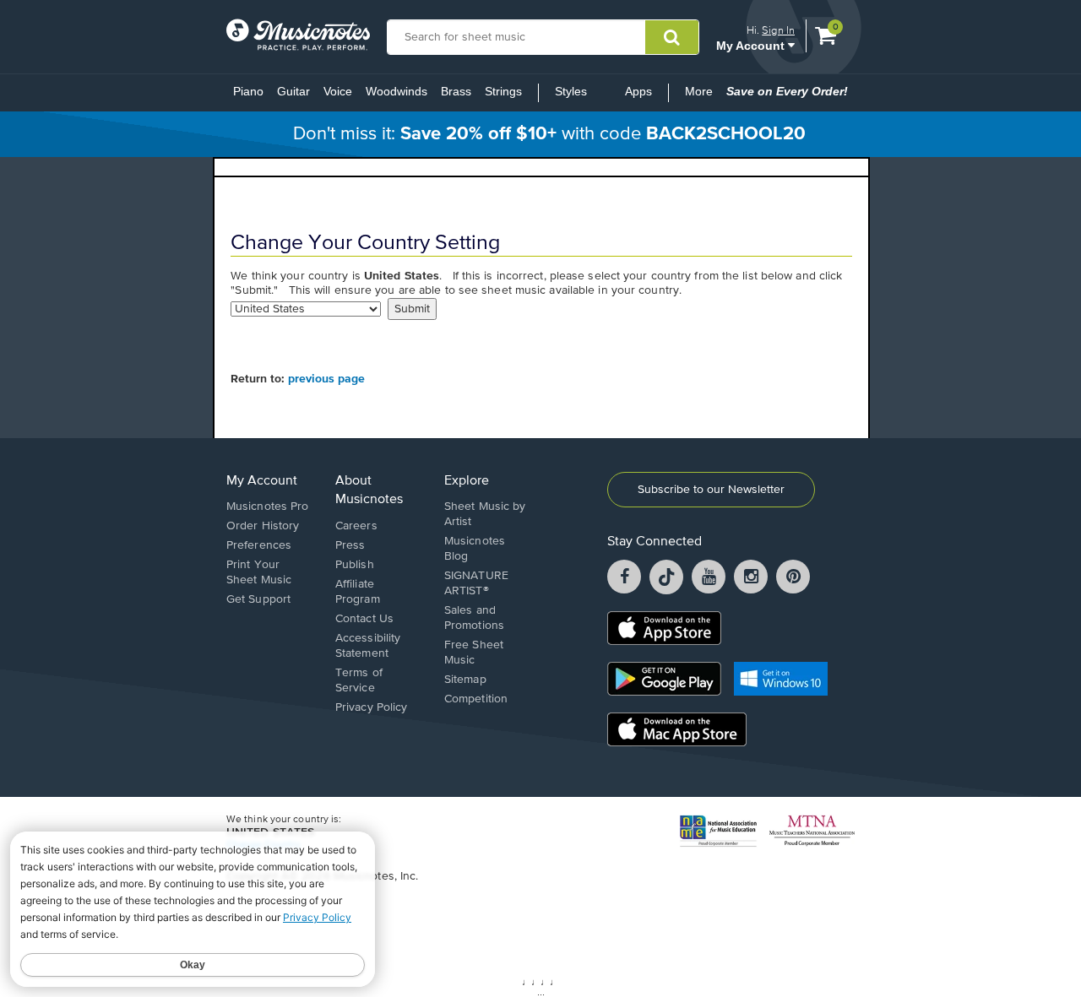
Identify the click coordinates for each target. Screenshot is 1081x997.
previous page (326, 379)
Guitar (293, 91)
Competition (476, 699)
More (702, 96)
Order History (262, 526)
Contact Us (364, 619)
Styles (571, 91)
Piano (248, 91)
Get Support (258, 599)
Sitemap (465, 679)
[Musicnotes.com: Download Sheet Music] (298, 35)
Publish (354, 565)
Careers (356, 526)
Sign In (778, 30)
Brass (456, 91)
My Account (752, 45)
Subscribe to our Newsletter (711, 490)
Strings (503, 91)
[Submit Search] (671, 37)
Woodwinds (396, 91)
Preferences (258, 545)
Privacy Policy (371, 707)
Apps (638, 91)
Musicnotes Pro (267, 506)
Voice (337, 91)
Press (350, 545)
